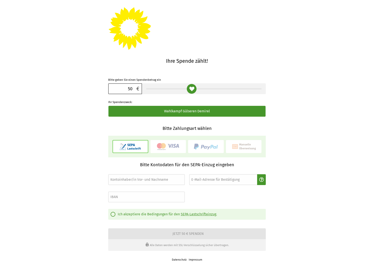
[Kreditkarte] (168, 146)
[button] (261, 179)
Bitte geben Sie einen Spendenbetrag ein (134, 79)
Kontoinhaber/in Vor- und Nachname (127, 173)
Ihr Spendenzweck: (120, 102)
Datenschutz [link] (179, 259)
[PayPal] (206, 146)
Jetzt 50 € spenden (188, 234)
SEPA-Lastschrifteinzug (198, 214)
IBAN (110, 190)
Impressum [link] (195, 259)
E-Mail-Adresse (197, 173)
